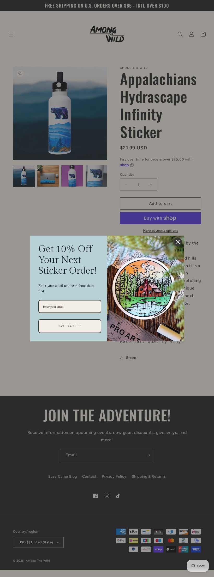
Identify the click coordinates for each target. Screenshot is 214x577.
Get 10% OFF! (70, 325)
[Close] (177, 242)
